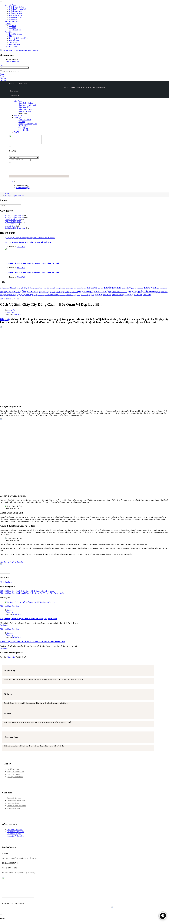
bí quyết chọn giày (17, 288)
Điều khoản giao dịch (15, 830)
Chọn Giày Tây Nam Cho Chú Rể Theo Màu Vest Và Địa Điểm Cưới (32, 263)
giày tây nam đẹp (26, 295)
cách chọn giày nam (71, 288)
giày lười (65, 291)
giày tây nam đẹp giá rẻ (40, 295)
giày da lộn (18, 292)
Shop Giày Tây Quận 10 (87, 295)
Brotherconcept (5, 288)
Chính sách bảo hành (13, 803)
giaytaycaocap (137, 288)
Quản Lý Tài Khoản (13, 774)
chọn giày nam (60, 288)
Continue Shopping (12, 61)
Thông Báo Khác (11, 224)
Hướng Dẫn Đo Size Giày (15, 772)
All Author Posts (6, 582)
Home (7, 193)
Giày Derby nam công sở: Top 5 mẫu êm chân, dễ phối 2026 (28, 242)
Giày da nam (30, 291)
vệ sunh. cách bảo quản (14, 562)
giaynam (116, 287)
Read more (4, 625)
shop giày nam (75, 295)
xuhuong (129, 294)
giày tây (132, 291)
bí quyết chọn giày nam (31, 288)
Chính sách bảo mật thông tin (16, 806)
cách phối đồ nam (81, 288)
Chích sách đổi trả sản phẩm (16, 801)
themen (10, 610)
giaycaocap (92, 287)
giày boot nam (161, 288)
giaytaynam (150, 287)
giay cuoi (100, 288)
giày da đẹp (44, 291)
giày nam (83, 291)
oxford (68, 295)
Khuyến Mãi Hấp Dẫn (13, 220)
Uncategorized (10, 226)
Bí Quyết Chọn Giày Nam (14, 196)
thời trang (120, 295)
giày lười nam (73, 292)
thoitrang (99, 294)
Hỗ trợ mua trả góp (14, 834)
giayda (107, 287)
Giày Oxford (123, 292)
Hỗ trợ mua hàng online (15, 832)
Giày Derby (53, 292)
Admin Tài (11, 310)
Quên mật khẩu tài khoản (15, 777)
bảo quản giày (44, 288)
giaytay (126, 287)
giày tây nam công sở (10, 295)
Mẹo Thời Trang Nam (13, 222)
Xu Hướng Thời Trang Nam (15, 228)
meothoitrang (53, 295)
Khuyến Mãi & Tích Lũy (15, 808)
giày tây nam (146, 291)
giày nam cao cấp (99, 291)
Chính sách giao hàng (14, 798)
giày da (10, 291)
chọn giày (52, 288)
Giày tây (5, 319)
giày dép (58, 292)
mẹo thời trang (62, 295)
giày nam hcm (114, 292)
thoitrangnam (110, 294)
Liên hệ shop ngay (13, 769)
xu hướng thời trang (143, 294)
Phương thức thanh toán (15, 836)
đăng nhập (11, 657)
